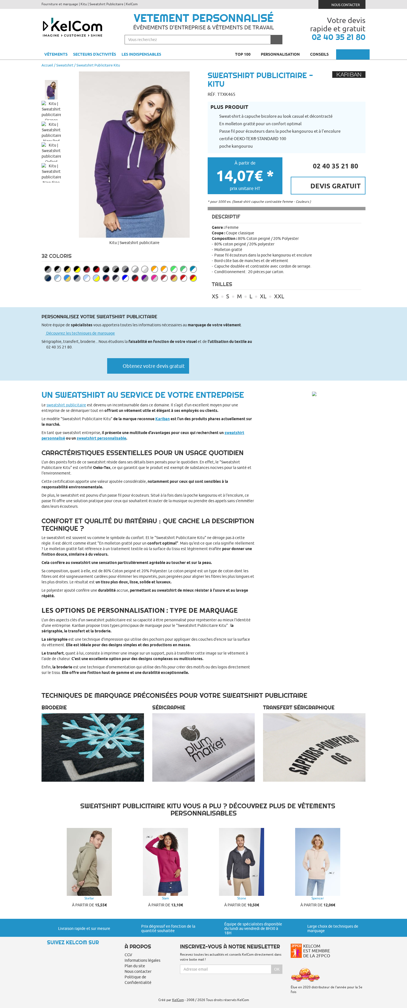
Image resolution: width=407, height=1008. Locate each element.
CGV (128, 955)
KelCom (178, 1000)
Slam (165, 898)
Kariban (162, 419)
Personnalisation (281, 54)
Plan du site (135, 966)
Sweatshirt (64, 65)
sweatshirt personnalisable (101, 438)
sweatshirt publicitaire (66, 405)
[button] (51, 74)
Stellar (89, 898)
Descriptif (226, 216)
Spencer (317, 898)
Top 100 (243, 54)
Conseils (319, 54)
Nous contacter (345, 5)
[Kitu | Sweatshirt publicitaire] (134, 154)
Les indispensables (141, 54)
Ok (277, 969)
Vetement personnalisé (204, 18)
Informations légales (142, 960)
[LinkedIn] (65, 952)
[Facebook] (55, 952)
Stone (241, 898)
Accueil (47, 65)
